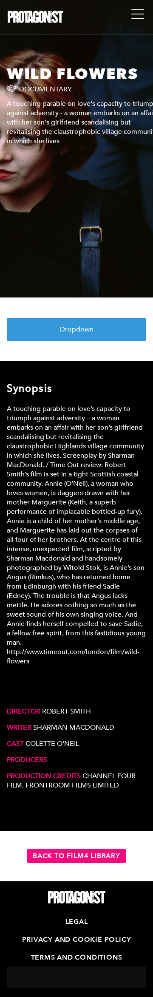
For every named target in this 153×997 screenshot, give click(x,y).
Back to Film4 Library (76, 856)
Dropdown (77, 329)
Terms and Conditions (76, 957)
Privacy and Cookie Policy (76, 939)
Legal (76, 921)
